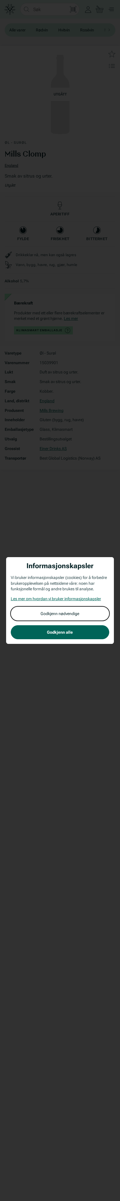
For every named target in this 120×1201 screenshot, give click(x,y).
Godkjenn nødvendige (59, 613)
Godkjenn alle (60, 632)
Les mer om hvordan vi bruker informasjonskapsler (56, 598)
